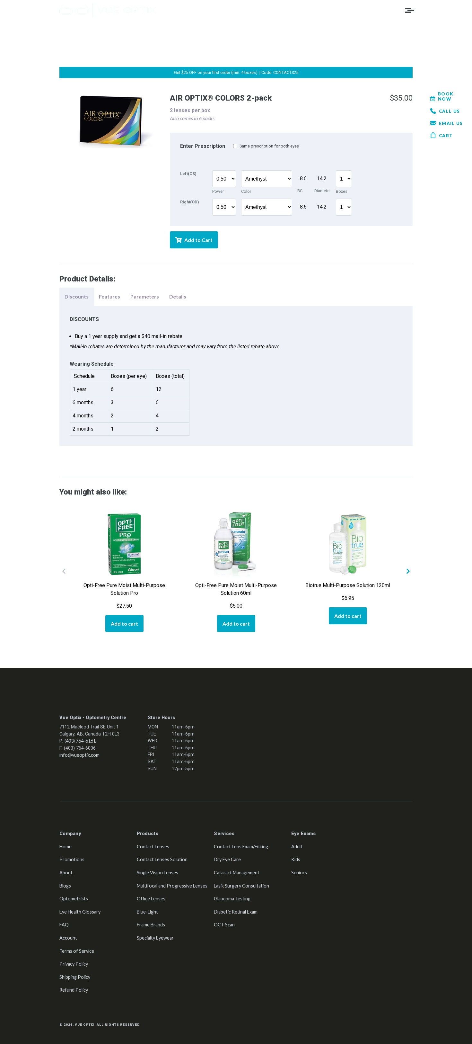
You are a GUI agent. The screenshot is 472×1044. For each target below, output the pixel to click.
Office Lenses (151, 898)
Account (68, 938)
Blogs (65, 885)
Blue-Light (147, 912)
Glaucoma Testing (232, 898)
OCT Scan (224, 924)
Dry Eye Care (227, 859)
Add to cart (124, 623)
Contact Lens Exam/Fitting (241, 846)
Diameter (322, 162)
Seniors (299, 872)
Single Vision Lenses (157, 872)
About (66, 872)
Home (65, 846)
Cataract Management (236, 872)
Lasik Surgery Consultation (241, 885)
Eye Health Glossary (80, 912)
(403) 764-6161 (80, 741)
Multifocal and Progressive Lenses (172, 885)
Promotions (71, 859)
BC (299, 162)
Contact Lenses (153, 846)
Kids (295, 859)
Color (246, 163)
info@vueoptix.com (79, 755)
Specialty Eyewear (155, 938)
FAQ (64, 924)
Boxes (341, 163)
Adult (296, 846)
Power (218, 163)
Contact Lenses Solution (162, 859)
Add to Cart (198, 240)
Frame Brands (151, 924)
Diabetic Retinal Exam (236, 912)
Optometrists (73, 898)
